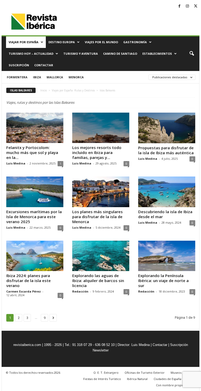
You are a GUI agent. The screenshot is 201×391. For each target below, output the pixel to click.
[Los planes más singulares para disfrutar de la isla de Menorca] (100, 192)
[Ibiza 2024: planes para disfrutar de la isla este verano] (34, 256)
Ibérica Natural (137, 379)
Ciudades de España (167, 379)
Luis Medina (15, 163)
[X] (195, 6)
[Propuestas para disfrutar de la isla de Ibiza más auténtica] (166, 128)
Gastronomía (135, 42)
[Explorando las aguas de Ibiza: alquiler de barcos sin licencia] (100, 256)
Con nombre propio (170, 385)
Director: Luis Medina (134, 345)
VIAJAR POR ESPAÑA (23, 42)
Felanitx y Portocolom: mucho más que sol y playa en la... (32, 152)
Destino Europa (61, 42)
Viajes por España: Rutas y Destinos (73, 90)
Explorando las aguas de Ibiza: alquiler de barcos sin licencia (98, 280)
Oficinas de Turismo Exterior (145, 373)
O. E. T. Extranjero (106, 373)
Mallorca (55, 77)
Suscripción (19, 65)
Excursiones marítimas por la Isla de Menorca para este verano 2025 (34, 216)
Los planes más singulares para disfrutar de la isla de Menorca (97, 216)
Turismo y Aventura (80, 54)
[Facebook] (179, 6)
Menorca (76, 77)
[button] (191, 53)
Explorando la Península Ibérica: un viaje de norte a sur (163, 280)
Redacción (80, 291)
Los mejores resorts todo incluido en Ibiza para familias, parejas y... (96, 152)
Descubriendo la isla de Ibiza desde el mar (165, 214)
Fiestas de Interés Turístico (102, 379)
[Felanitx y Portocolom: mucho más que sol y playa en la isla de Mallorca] (34, 128)
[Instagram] (187, 6)
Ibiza (37, 77)
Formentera (17, 77)
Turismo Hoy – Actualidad (31, 54)
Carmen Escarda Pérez (23, 291)
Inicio (43, 90)
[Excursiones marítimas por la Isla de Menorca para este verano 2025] (34, 192)
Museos (176, 373)
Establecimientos (157, 54)
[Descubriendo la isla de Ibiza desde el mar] (166, 192)
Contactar (43, 65)
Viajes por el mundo (101, 42)
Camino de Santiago (120, 54)
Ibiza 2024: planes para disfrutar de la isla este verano (28, 280)
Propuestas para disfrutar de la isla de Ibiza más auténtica (166, 150)
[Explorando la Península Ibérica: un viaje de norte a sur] (166, 256)
